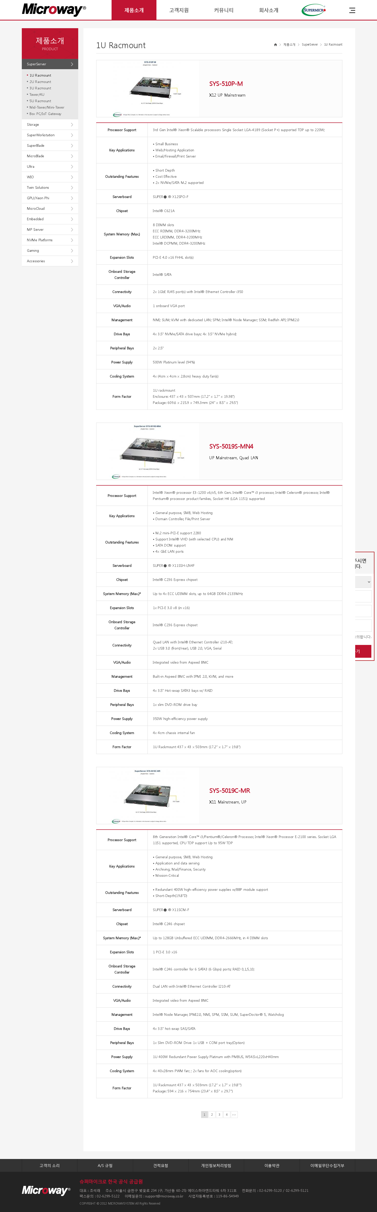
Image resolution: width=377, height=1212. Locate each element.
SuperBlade (35, 145)
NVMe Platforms (40, 239)
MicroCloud (36, 208)
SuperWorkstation (41, 134)
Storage (33, 124)
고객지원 (179, 10)
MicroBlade (35, 155)
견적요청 (160, 1165)
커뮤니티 (224, 10)
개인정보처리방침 (216, 1165)
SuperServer (36, 63)
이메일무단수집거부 (327, 1165)
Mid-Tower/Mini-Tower (46, 107)
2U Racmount (40, 81)
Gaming (33, 250)
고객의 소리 (49, 1165)
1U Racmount (40, 75)
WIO (30, 176)
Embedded (35, 218)
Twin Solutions (38, 187)
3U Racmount (40, 88)
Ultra (30, 166)
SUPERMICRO (313, 10)
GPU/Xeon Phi (38, 197)
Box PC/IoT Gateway (45, 113)
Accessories (36, 260)
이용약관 (272, 1165)
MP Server (35, 229)
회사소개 (269, 10)
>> (234, 1114)
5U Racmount (40, 100)
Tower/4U (36, 94)
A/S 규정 (105, 1165)
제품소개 (134, 10)
